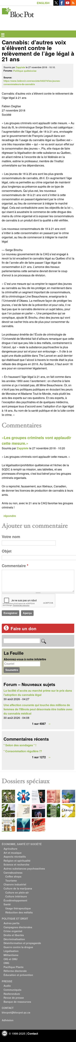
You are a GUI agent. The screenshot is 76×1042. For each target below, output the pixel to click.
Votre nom (11, 536)
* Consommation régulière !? (23, 751)
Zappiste (20, 67)
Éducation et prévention (18, 975)
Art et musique (13, 852)
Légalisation (11, 951)
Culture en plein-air (17, 892)
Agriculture (10, 848)
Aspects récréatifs (15, 856)
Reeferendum (12, 994)
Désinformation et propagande (22, 943)
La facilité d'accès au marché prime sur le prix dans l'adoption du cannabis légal (38, 693)
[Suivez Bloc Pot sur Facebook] (62, 4)
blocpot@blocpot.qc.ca (16, 1012)
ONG (6, 963)
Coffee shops (13, 876)
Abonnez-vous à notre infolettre (25, 659)
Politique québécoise (24, 70)
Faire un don (23, 628)
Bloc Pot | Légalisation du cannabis (18, 11)
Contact (32, 1033)
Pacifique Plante (14, 967)
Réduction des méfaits (19, 912)
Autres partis (11, 923)
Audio (7, 985)
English (43, 3)
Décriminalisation (14, 939)
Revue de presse (14, 997)
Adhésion (7, 1020)
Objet (6, 551)
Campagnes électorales (18, 927)
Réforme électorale (15, 971)
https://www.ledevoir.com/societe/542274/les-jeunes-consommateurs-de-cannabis (32, 82)
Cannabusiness (13, 872)
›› (49, 724)
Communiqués (12, 989)
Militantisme (11, 955)
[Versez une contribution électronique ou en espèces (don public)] (6, 629)
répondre (10, 516)
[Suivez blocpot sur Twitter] (56, 4)
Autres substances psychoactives (24, 868)
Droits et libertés (14, 935)
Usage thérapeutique (18, 908)
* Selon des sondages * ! (20, 745)
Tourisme (11, 880)
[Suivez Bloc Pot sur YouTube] (67, 4)
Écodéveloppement (15, 900)
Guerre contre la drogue (18, 947)
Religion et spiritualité (17, 860)
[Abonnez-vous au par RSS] (73, 4)
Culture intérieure (16, 896)
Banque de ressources (17, 1001)
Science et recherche (16, 864)
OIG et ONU (10, 959)
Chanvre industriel (15, 884)
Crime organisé (13, 931)
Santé (7, 904)
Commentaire (15, 565)
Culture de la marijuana (18, 888)
